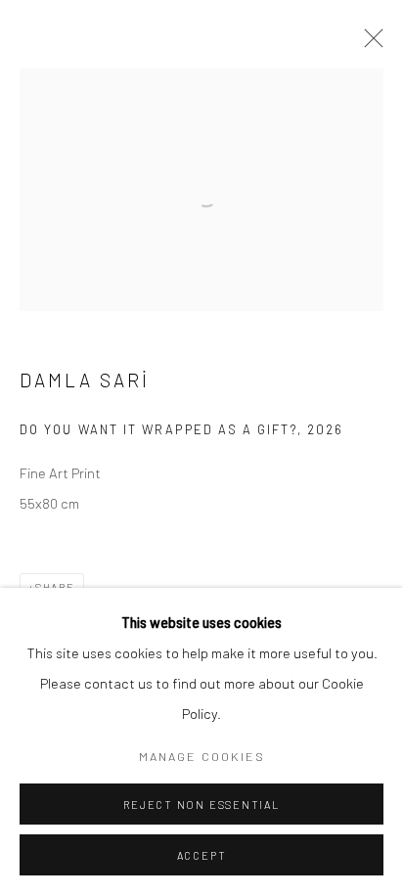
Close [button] (368, 44)
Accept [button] (202, 855)
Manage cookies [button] (202, 756)
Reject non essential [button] (201, 804)
